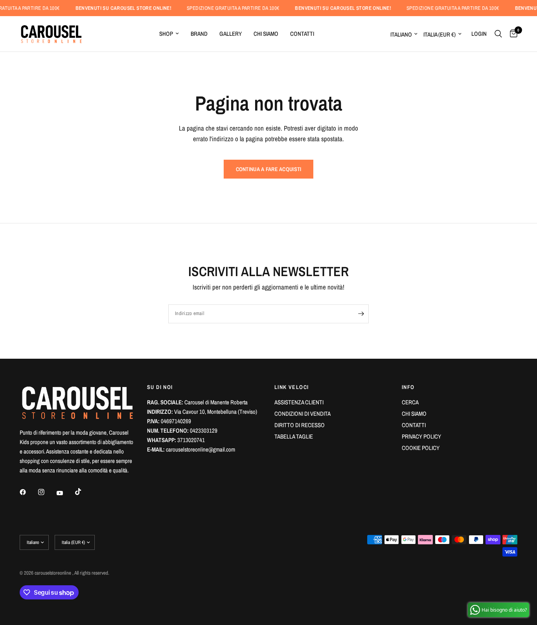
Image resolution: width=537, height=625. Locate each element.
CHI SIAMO (266, 33)
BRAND (199, 33)
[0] (511, 34)
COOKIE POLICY (421, 448)
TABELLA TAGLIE (293, 436)
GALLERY (230, 33)
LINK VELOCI (291, 387)
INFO (408, 387)
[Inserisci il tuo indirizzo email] (361, 313)
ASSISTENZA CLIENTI (299, 402)
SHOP (166, 33)
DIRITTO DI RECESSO (299, 425)
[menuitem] (169, 33)
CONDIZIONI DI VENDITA (302, 413)
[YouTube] (65, 492)
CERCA (410, 402)
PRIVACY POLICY (421, 436)
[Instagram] (46, 492)
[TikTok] (83, 491)
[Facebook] (28, 492)
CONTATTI (302, 33)
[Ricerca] (498, 34)
